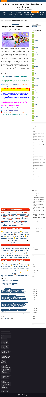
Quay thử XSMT (36, 116)
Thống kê (18, 16)
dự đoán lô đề (7, 289)
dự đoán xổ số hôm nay (4, 347)
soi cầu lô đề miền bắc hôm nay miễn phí (5, 383)
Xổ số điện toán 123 (36, 66)
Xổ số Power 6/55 (36, 54)
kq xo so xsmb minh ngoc (5, 357)
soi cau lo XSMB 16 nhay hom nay (5, 368)
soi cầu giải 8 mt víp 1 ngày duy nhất (20, 266)
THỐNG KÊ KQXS (11, 14)
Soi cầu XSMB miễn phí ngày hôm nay (5, 385)
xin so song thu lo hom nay (22, 304)
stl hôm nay (19, 291)
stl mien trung (24, 291)
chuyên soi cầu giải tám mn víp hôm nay (38, 197)
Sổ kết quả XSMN (35, 251)
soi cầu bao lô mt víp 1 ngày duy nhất (8, 268)
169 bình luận (4, 311)
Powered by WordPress (19, 395)
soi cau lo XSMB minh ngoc (5, 373)
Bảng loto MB (35, 308)
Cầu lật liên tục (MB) (36, 73)
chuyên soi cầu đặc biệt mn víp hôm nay (38, 191)
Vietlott (36, 14)
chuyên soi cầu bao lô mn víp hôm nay (38, 193)
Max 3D (34, 262)
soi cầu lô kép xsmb (4, 377)
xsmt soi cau (3, 310)
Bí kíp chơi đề (42, 12)
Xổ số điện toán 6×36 (36, 270)
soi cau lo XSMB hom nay (5, 372)
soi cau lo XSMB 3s (4, 366)
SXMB (15, 14)
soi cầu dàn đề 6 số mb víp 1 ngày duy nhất (12, 221)
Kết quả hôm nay (36, 40)
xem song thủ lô (14, 304)
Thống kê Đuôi (36, 92)
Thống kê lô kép (35, 293)
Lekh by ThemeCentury (27, 395)
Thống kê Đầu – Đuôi (36, 299)
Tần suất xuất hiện (36, 99)
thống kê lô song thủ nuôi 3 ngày (19, 296)
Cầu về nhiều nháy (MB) (36, 78)
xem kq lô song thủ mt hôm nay (6, 304)
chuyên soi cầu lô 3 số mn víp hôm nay (38, 199)
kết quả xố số (3, 360)
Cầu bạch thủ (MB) (36, 71)
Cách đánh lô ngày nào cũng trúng (5, 333)
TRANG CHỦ (4, 12)
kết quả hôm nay (26, 14)
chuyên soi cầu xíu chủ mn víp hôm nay (38, 210)
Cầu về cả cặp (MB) (35, 281)
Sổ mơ (32, 16)
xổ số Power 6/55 (35, 260)
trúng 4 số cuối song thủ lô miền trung (7, 303)
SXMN (18, 14)
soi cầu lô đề (3, 381)
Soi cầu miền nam (27, 12)
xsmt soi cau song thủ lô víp (22, 310)
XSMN (35, 35)
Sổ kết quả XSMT (36, 47)
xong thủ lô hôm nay (10, 306)
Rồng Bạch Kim (3, 362)
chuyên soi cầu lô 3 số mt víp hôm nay (10, 280)
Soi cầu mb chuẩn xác (10, 12)
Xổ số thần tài (35, 274)
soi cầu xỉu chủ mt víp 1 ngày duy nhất (10, 264)
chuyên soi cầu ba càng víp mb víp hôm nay (39, 139)
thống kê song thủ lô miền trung (14, 297)
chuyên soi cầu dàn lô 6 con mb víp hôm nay (15, 0)
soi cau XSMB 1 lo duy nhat (5, 376)
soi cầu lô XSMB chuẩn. (4, 380)
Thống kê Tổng (36, 97)
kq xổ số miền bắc (3, 358)
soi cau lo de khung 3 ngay (5, 365)
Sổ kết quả (32, 14)
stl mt (16, 292)
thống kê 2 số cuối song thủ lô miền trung (8, 296)
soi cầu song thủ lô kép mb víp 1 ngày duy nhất (15, 217)
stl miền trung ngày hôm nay (6, 292)
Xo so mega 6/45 (35, 258)
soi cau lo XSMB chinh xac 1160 (5, 371)
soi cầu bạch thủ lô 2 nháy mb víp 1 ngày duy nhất (14, 212)
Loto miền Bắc (35, 104)
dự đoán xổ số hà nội (4, 346)
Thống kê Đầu (35, 90)
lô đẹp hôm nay (3, 361)
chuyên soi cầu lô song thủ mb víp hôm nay (11, 281)
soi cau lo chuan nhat (5, 290)
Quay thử (27, 16)
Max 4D (35, 59)
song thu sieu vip (13, 291)
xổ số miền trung (14, 305)
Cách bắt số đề (4, 14)
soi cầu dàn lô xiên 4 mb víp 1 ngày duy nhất (15, 236)
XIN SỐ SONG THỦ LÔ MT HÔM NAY (6, 305)
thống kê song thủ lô (5, 297)
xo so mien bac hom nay (4, 390)
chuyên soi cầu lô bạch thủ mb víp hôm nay (39, 176)
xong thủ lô (4, 306)
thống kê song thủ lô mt (5, 299)
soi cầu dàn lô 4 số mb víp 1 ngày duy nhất (18, 224)
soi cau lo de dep (3, 363)
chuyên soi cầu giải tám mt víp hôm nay (38, 221)
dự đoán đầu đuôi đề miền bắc (5, 351)
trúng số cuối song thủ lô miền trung (19, 303)
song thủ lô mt (4, 72)
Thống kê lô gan (35, 289)
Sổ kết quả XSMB (36, 42)
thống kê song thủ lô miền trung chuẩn (19, 298)
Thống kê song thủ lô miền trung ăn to (7, 298)
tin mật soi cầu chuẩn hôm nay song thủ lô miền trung (17, 299)
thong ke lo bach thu (4, 388)
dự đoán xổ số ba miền (4, 342)
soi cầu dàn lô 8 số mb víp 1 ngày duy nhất (11, 232)
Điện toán (41, 14)
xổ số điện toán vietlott (4, 391)
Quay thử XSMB (36, 111)
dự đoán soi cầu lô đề (4, 341)
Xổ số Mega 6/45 (36, 52)
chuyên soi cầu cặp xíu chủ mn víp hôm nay (39, 195)
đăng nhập (6, 318)
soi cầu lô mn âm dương (4, 378)
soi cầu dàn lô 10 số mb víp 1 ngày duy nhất (17, 240)
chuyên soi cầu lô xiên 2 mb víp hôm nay (38, 181)
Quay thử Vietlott (36, 118)
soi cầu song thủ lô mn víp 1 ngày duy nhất (17, 253)
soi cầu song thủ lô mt (10, 76)
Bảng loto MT (35, 312)
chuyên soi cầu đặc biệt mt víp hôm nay (38, 231)
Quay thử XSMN (35, 318)
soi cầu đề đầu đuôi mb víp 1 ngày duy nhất (9, 242)
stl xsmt (19, 292)
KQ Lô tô (23, 16)
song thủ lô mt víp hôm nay (6, 291)
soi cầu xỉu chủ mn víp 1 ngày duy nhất (10, 248)
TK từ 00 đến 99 (35, 304)
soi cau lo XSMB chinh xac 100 (5, 369)
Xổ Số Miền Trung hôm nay (21, 305)
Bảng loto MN (35, 310)
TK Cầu (14, 16)
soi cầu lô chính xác (11, 72)
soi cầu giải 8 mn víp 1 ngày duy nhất (18, 250)
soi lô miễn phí (3, 386)
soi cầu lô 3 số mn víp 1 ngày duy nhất (21, 257)
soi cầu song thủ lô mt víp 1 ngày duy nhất (17, 270)
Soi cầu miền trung (34, 12)
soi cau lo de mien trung (13, 290)
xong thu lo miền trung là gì (18, 306)
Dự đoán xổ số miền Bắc (4, 348)
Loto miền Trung (36, 109)
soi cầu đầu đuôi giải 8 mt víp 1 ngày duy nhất (10, 273)
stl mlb (12, 292)
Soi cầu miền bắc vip (19, 12)
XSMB (35, 33)
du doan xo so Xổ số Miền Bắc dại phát (5, 335)
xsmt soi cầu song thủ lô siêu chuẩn (12, 310)
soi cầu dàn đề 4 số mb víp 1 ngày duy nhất (20, 219)
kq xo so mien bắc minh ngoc (5, 356)
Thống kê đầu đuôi (36, 80)
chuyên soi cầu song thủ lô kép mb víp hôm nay (11, 284)
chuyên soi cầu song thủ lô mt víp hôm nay (39, 217)
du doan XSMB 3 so (4, 338)
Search (34, 26)
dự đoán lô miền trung (13, 289)
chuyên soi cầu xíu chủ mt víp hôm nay (10, 283)
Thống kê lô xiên (36, 85)
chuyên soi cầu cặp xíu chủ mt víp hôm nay (39, 224)
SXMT (21, 14)
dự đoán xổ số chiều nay (4, 343)
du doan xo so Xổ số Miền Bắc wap (5, 337)
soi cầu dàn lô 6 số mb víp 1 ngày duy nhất (9, 225)
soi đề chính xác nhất (4, 387)
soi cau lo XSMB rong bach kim (5, 375)
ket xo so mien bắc (4, 353)
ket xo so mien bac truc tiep (5, 352)
